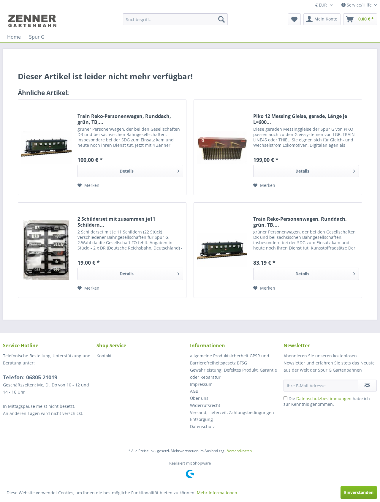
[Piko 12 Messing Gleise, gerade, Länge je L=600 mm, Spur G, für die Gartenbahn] (222, 147)
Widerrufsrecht (205, 405)
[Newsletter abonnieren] (367, 386)
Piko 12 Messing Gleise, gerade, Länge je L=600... (300, 119)
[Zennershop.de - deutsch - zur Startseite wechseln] (33, 20)
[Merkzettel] (294, 19)
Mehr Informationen (217, 492)
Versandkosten (239, 450)
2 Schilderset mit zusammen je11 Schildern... (116, 222)
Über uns (199, 398)
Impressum (201, 384)
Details (127, 171)
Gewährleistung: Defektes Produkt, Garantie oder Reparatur (233, 373)
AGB (194, 391)
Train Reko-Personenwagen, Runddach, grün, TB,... (124, 119)
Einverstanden (358, 492)
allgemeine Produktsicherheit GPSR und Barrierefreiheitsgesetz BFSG (229, 359)
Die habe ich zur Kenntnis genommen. (327, 401)
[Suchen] (221, 19)
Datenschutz (202, 426)
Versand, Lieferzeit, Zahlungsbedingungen (232, 412)
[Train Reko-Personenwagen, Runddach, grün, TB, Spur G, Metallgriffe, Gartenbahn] (222, 250)
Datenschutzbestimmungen (324, 398)
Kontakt (104, 356)
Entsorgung (201, 419)
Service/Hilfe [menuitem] (359, 5)
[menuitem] (175, 19)
